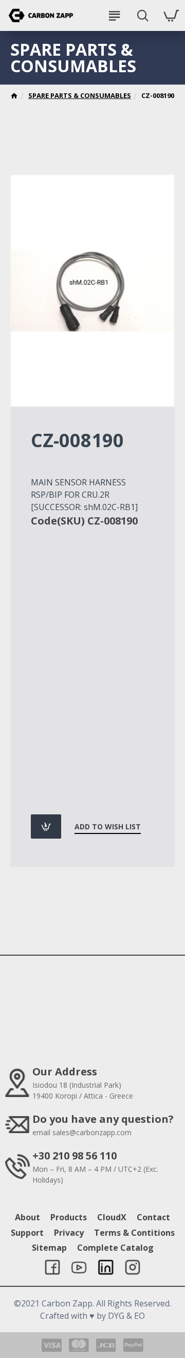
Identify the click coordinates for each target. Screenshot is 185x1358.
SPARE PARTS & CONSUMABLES (79, 95)
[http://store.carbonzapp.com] (14, 97)
